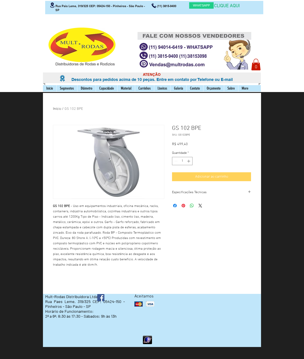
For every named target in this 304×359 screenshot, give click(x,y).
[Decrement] (175, 161)
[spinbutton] (182, 161)
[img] (138, 304)
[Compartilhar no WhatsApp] (192, 205)
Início (57, 109)
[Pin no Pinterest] (183, 205)
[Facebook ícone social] (100, 297)
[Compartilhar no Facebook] (175, 205)
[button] (256, 64)
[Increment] (189, 161)
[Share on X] (200, 205)
